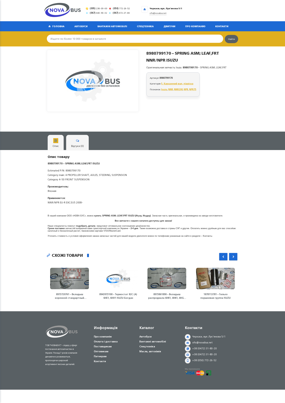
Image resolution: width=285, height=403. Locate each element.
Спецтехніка (145, 26)
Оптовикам (101, 351)
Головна (58, 26)
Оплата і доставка (106, 341)
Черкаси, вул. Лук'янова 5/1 (208, 336)
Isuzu (164, 89)
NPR (186, 89)
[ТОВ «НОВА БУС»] (62, 11)
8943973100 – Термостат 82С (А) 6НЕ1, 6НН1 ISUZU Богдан (118, 296)
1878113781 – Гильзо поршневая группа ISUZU (215, 296)
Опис (56, 146)
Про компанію (195, 26)
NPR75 (192, 89)
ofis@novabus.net (202, 342)
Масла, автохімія (150, 351)
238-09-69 (98, 8)
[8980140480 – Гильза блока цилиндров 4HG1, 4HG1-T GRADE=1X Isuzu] (93, 81)
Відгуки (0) (77, 146)
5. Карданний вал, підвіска (177, 84)
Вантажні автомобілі (112, 26)
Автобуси (81, 26)
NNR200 (178, 89)
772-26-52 (121, 8)
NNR (170, 89)
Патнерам (100, 356)
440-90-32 (98, 13)
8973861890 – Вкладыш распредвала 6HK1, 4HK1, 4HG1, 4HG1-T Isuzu (167, 296)
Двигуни (169, 26)
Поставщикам (103, 346)
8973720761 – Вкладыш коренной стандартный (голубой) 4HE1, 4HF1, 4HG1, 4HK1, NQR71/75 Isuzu (69, 296)
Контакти (221, 26)
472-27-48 (121, 13)
